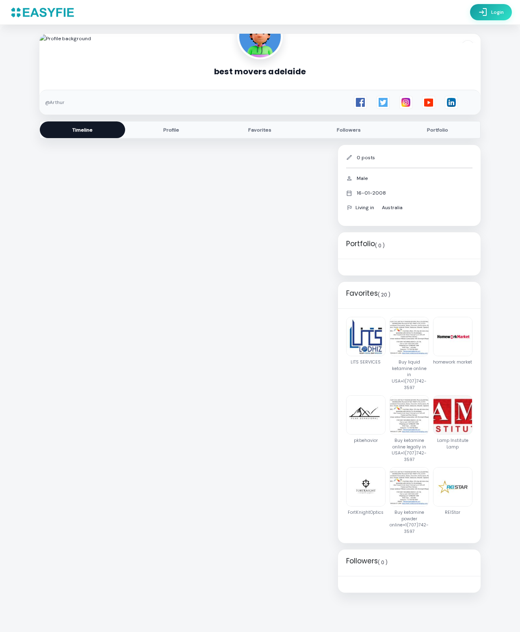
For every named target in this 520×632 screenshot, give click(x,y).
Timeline (82, 130)
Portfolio (437, 130)
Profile (171, 130)
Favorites (259, 130)
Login (491, 12)
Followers (349, 130)
